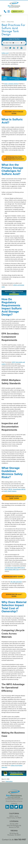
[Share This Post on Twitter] (10, 48)
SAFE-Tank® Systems (10, 491)
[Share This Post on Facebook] (18, 48)
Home (3, 21)
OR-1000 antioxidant (16, 581)
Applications (9, 781)
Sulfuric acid (5, 53)
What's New (10, 21)
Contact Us (14, 803)
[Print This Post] (21, 48)
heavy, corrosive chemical (11, 83)
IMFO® (10, 489)
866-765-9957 (20, 840)
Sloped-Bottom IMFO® (19, 489)
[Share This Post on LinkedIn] (14, 48)
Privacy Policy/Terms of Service (14, 801)
